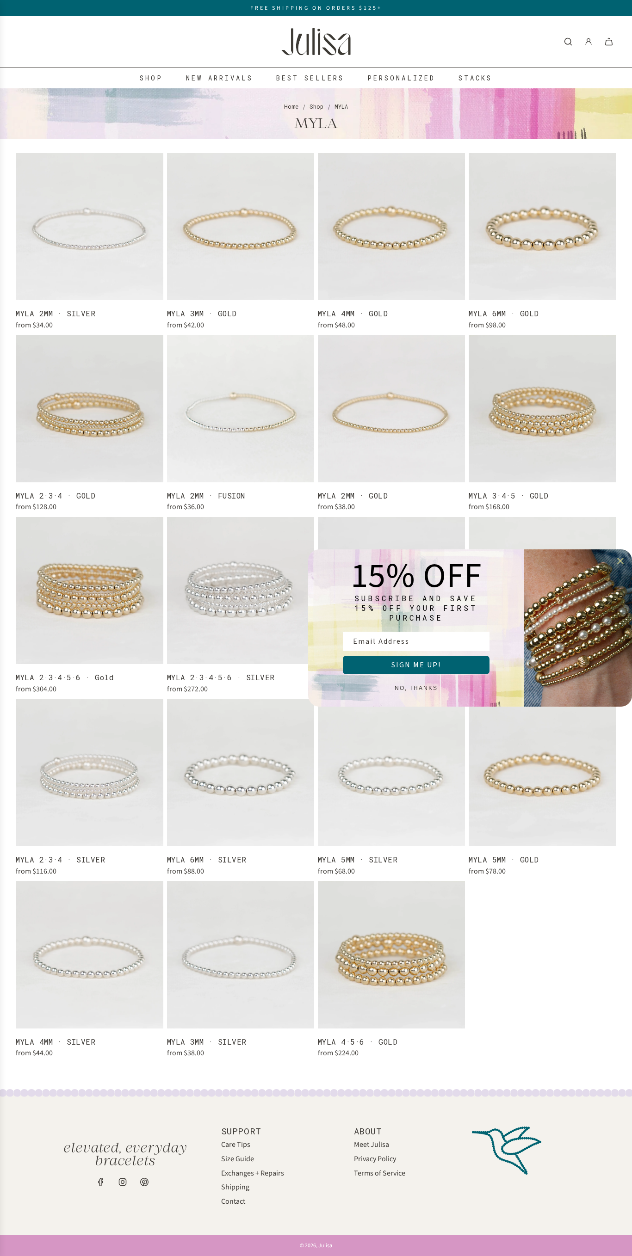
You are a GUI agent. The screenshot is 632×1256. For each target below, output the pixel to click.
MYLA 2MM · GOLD (353, 495)
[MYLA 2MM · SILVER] (89, 226)
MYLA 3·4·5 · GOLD (508, 495)
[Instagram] (122, 1182)
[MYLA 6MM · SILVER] (240, 772)
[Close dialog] (620, 561)
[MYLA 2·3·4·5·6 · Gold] (89, 590)
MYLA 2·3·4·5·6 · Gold (65, 677)
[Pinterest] (144, 1182)
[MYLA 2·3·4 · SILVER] (89, 772)
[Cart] (609, 41)
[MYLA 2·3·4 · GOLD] (89, 408)
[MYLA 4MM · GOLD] (391, 226)
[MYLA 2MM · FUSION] (240, 408)
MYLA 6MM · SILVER (207, 859)
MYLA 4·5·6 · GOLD (357, 1042)
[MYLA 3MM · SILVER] (240, 954)
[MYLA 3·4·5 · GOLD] (542, 408)
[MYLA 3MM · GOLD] (240, 226)
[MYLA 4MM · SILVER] (89, 954)
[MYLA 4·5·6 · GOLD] (391, 954)
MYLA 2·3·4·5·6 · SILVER (221, 677)
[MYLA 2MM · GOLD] (391, 408)
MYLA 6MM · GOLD (504, 313)
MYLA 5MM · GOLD (504, 859)
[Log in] (588, 41)
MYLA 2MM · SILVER (55, 313)
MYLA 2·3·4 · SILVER (60, 859)
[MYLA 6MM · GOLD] (542, 226)
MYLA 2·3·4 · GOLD (55, 495)
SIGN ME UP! (416, 665)
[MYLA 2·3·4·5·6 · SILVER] (240, 590)
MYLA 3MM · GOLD (202, 313)
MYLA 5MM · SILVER (357, 859)
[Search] (568, 41)
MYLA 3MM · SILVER (207, 1042)
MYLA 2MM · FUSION (206, 495)
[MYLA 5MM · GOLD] (542, 772)
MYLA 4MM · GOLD (353, 313)
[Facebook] (101, 1182)
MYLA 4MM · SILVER (55, 1042)
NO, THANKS (416, 688)
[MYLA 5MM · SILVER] (391, 772)
